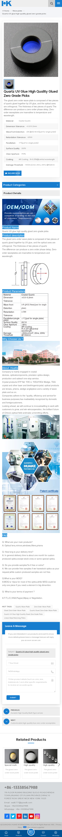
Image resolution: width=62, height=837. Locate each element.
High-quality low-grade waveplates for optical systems (32, 764)
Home (6, 10)
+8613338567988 (20, 805)
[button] (59, 764)
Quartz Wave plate (23, 606)
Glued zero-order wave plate (15, 610)
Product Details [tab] (12, 193)
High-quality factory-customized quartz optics (51, 764)
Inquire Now (14, 173)
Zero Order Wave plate (42, 606)
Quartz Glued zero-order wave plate (43, 610)
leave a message (31, 832)
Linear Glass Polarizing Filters (14, 618)
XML (52, 824)
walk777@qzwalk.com (21, 802)
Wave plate (17, 10)
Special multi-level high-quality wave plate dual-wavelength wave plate (12, 764)
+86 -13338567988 (20, 787)
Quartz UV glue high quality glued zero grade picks (23, 614)
